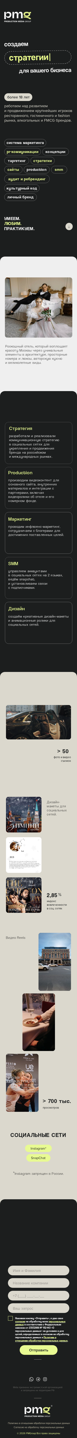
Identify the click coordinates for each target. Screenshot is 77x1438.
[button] (16, 160)
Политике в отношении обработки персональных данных (41, 1339)
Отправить (38, 1350)
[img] (31, 1379)
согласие (20, 1321)
